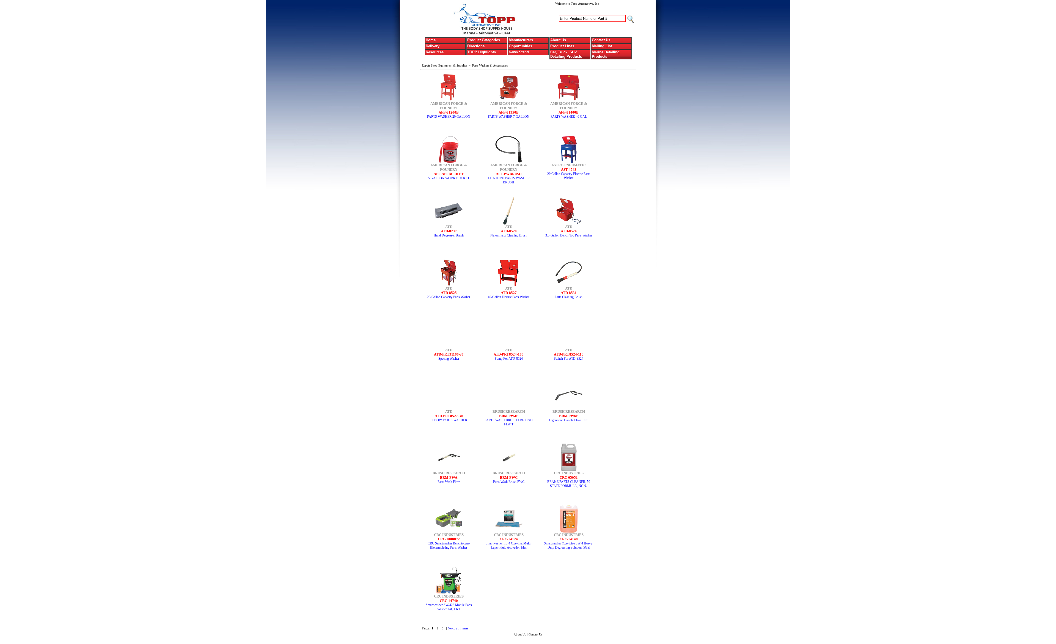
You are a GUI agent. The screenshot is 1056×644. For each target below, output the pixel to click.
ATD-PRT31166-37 (449, 354)
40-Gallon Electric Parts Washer (508, 297)
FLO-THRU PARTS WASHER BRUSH (509, 180)
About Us (558, 40)
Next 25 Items (458, 628)
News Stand (519, 52)
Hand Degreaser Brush (449, 235)
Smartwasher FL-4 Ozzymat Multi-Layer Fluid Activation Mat (509, 545)
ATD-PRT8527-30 (449, 416)
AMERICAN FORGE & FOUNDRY (448, 105)
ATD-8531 (569, 293)
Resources (435, 52)
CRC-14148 (569, 539)
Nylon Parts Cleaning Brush (508, 235)
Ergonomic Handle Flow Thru (568, 420)
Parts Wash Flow (449, 482)
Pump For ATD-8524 (509, 358)
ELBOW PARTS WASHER (448, 420)
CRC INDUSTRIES (569, 473)
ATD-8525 (449, 293)
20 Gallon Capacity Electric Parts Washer (568, 176)
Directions (476, 46)
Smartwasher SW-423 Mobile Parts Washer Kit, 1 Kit (449, 607)
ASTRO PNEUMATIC (568, 165)
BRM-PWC (509, 477)
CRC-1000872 (449, 539)
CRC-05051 (569, 477)
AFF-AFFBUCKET (449, 174)
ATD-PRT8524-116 (569, 354)
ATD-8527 (509, 293)
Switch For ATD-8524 (568, 358)
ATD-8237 (449, 231)
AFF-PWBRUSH (509, 174)
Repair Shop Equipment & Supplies (445, 65)
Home (431, 40)
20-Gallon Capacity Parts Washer (448, 297)
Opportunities (520, 46)
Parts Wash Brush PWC (508, 482)
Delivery (432, 46)
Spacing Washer (448, 358)
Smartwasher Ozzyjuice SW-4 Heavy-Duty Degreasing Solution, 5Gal (568, 545)
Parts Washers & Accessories (490, 65)
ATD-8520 (509, 231)
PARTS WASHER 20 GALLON (448, 117)
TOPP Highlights (481, 52)
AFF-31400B (569, 112)
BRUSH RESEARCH (509, 411)
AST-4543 (568, 169)
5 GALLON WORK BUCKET (448, 178)
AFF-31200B (449, 112)
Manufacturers (521, 40)
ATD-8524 (569, 231)
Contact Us (601, 40)
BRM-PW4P (508, 416)
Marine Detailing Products (606, 54)
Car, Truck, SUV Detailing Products (566, 54)
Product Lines (562, 46)
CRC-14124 (509, 539)
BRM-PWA (448, 477)
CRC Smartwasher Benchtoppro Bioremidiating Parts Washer (449, 545)
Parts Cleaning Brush (568, 297)
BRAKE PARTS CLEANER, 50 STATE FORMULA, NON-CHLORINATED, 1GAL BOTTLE (568, 486)
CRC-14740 (449, 601)
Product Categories (483, 40)
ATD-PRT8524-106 (509, 354)
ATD (448, 227)
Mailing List (602, 46)
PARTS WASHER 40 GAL (569, 117)
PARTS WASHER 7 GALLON (508, 117)
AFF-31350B (509, 112)
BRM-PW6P (568, 416)
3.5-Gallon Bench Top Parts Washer (568, 235)
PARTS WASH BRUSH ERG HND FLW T (509, 422)
